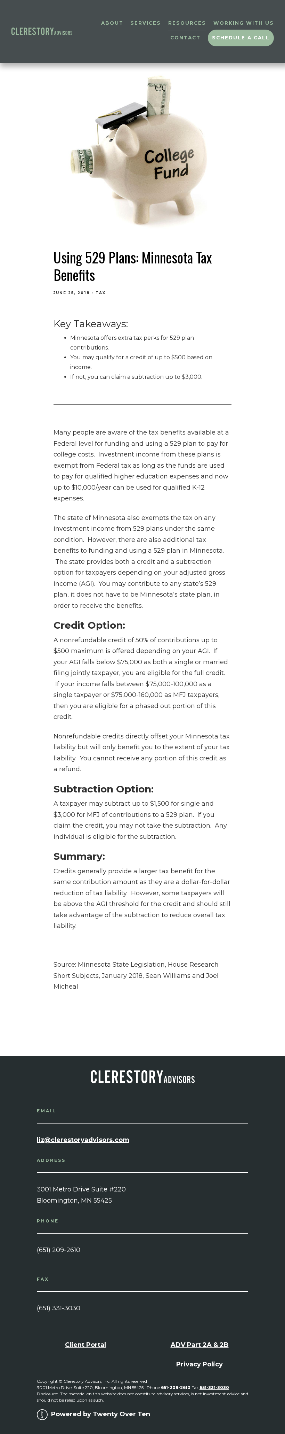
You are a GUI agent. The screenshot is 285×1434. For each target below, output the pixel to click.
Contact (185, 37)
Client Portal (85, 1345)
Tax (101, 293)
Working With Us (243, 23)
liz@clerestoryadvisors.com (83, 1140)
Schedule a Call (241, 37)
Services (145, 23)
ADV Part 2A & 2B (200, 1345)
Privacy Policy (199, 1364)
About (112, 23)
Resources (187, 23)
